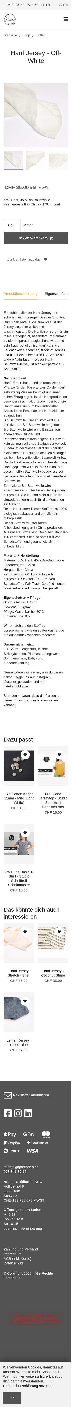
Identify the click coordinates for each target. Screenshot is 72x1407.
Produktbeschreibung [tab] (21, 294)
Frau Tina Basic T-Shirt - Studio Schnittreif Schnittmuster (19, 878)
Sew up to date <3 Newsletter (27, 5)
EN (66, 5)
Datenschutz (14, 1263)
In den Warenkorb (33, 238)
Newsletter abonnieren (30, 1095)
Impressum (12, 1254)
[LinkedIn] (28, 1114)
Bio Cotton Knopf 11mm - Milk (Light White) (19, 798)
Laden (36, 1210)
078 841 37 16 (15, 1172)
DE (60, 5)
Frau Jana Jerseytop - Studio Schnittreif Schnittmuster (53, 800)
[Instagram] (18, 1114)
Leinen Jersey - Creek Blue (19, 1042)
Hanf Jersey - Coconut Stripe (53, 973)
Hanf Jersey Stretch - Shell (19, 973)
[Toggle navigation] (65, 19)
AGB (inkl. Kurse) (17, 1259)
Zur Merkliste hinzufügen (24, 259)
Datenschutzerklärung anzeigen (28, 1386)
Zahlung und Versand (21, 1249)
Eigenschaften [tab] (56, 294)
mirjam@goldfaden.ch (21, 1167)
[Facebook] (8, 1114)
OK (12, 1398)
